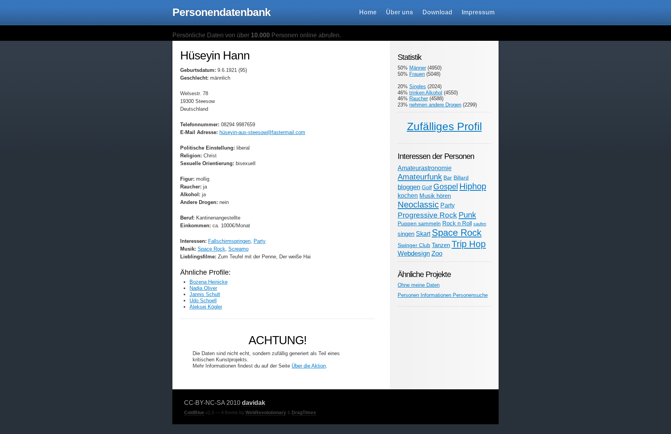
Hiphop (472, 186)
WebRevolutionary (265, 412)
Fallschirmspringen (229, 241)
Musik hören (435, 195)
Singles (417, 86)
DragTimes (304, 412)
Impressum (478, 12)
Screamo (238, 249)
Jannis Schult (204, 294)
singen (406, 233)
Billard (461, 177)
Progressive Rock (427, 215)
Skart (423, 233)
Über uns (399, 12)
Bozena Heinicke (208, 282)
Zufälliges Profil (444, 126)
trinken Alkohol (425, 93)
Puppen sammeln (419, 224)
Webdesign (414, 253)
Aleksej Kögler (205, 307)
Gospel (445, 186)
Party (260, 241)
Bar (447, 178)
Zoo (436, 253)
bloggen (409, 187)
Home (368, 12)
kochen (408, 195)
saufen (479, 223)
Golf (427, 187)
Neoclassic (418, 204)
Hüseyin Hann (215, 55)
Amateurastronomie (425, 167)
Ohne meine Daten (419, 285)
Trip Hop (469, 244)
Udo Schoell (203, 300)
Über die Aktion (309, 366)
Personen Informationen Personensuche (443, 295)
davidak (253, 402)
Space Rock (211, 249)
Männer (417, 68)
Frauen (417, 74)
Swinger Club (414, 245)
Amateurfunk (420, 177)
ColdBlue (194, 412)
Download (437, 12)
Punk (467, 215)
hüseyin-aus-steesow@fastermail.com (262, 132)
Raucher (418, 98)
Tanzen (441, 245)
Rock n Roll (457, 223)
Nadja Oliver (203, 288)
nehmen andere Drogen (435, 105)
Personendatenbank (221, 12)
